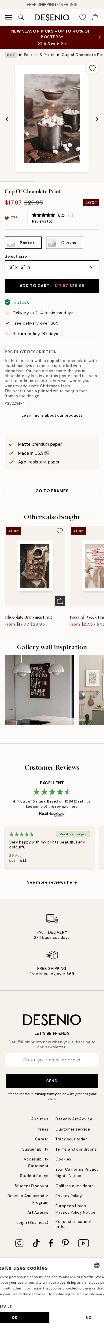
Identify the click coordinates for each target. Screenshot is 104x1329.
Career (42, 1139)
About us (40, 1119)
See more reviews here (52, 882)
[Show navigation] (8, 17)
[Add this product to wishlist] (92, 68)
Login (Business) (32, 1222)
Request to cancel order (73, 1224)
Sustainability (35, 1149)
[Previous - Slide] (7, 119)
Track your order (71, 1139)
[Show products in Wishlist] (82, 17)
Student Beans (34, 1175)
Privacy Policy (45, 1094)
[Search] (21, 17)
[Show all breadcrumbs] (11, 55)
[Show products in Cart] (95, 17)
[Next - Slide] (97, 119)
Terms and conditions (76, 1149)
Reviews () (42, 221)
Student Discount (32, 1185)
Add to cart (52, 285)
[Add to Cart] (60, 601)
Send (51, 1080)
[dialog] (52, 1293)
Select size (16, 256)
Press (43, 1129)
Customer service (72, 1129)
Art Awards (38, 1212)
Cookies (63, 1159)
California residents (74, 1185)
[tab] (17, 180)
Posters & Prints (39, 54)
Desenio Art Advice (73, 1119)
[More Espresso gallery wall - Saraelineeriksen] (39, 690)
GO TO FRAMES (52, 490)
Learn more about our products (52, 415)
